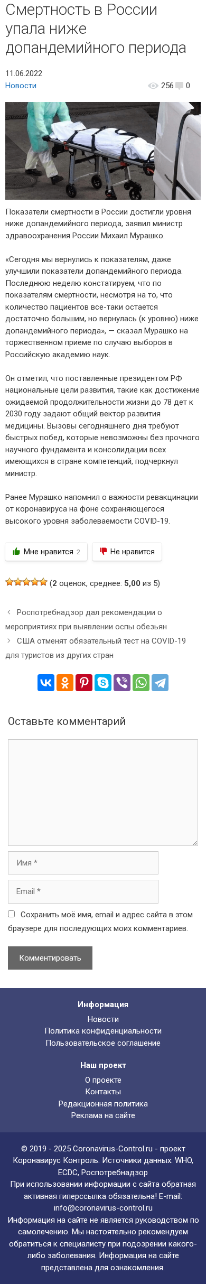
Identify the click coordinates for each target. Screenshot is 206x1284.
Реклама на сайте (103, 1115)
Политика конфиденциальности (103, 1031)
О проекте (103, 1080)
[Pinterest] (84, 682)
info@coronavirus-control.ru (103, 1208)
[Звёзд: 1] (9, 582)
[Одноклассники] (65, 682)
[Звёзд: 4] (35, 582)
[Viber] (122, 682)
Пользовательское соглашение (103, 1043)
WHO (183, 1160)
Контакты (103, 1091)
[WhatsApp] (141, 682)
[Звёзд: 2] (18, 582)
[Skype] (103, 682)
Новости (20, 85)
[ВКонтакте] (46, 682)
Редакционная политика (103, 1104)
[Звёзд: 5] (43, 582)
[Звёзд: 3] (26, 582)
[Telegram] (160, 682)
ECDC (68, 1172)
